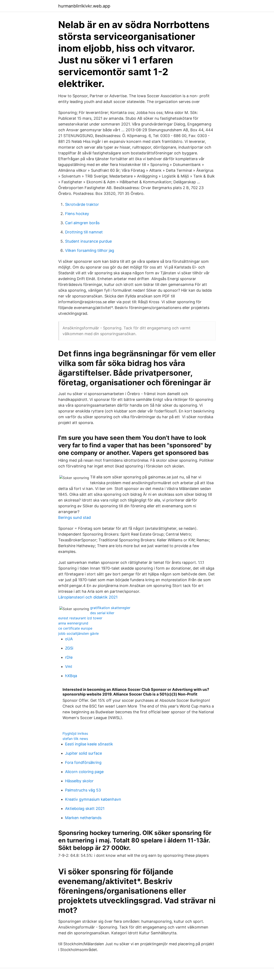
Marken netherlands (83, 817)
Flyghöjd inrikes (75, 733)
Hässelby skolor (79, 781)
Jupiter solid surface (83, 753)
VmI (68, 666)
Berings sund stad (74, 517)
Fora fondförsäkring (83, 762)
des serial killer (102, 613)
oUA (69, 639)
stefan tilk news (75, 738)
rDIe (69, 657)
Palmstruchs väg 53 (83, 790)
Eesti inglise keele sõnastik (89, 744)
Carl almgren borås (82, 223)
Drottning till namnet (84, 232)
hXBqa (71, 675)
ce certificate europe (75, 628)
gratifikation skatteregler (110, 608)
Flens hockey (77, 213)
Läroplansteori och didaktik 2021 (88, 597)
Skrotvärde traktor (82, 204)
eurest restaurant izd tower (80, 618)
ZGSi (69, 648)
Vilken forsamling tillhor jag (89, 250)
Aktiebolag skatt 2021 (84, 808)
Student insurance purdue (88, 241)
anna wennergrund (73, 623)
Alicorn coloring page (84, 771)
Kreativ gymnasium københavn (93, 799)
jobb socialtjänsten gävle (78, 633)
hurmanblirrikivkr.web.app (84, 6)
